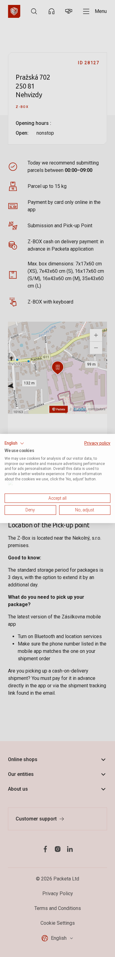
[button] (14, 443)
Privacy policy (97, 443)
